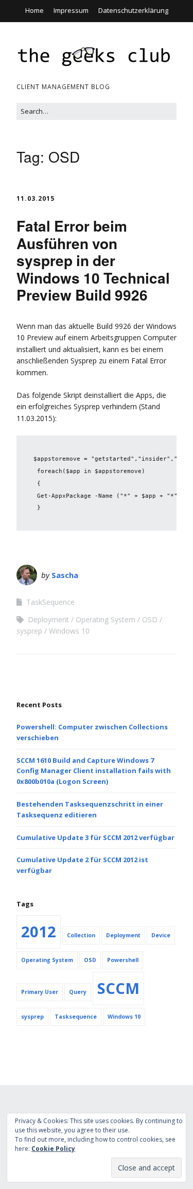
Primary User (39, 991)
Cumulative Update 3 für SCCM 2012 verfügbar (95, 837)
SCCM (118, 988)
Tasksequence (76, 1016)
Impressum (71, 10)
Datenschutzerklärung (133, 10)
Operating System (105, 619)
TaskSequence (50, 602)
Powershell (122, 960)
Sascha (64, 575)
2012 (38, 931)
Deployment (48, 619)
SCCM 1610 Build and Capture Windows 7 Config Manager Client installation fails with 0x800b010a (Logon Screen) (93, 771)
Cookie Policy (53, 1148)
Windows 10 (69, 631)
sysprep (29, 631)
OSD (149, 619)
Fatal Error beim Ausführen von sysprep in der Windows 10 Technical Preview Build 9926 (93, 260)
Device (160, 935)
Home (34, 10)
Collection (81, 935)
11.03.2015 (35, 198)
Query (77, 991)
